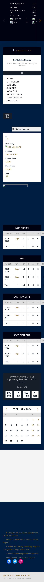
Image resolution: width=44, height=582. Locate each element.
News (10, 79)
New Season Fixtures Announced (20, 557)
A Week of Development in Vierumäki (22, 553)
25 (38, 435)
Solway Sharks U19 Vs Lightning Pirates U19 (20, 378)
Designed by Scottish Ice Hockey (17, 578)
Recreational (15, 94)
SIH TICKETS (13, 82)
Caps (8, 161)
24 (33, 435)
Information (14, 98)
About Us (12, 101)
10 (33, 425)
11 (38, 425)
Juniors (11, 88)
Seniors (11, 85)
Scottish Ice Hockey (22, 60)
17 (33, 430)
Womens (12, 91)
